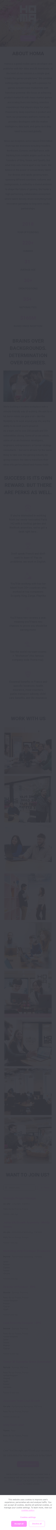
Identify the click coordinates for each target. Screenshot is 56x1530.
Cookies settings (28, 1517)
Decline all (37, 1524)
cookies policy (27, 1510)
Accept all (19, 1524)
